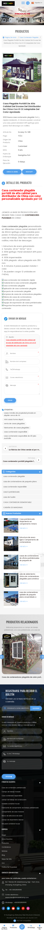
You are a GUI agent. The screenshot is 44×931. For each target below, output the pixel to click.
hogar (4, 835)
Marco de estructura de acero (12, 816)
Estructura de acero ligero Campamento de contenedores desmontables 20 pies (28, 539)
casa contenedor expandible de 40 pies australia (20, 437)
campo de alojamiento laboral (12, 820)
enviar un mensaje (22, 927)
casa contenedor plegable (28, 37)
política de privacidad (9, 867)
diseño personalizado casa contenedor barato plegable (22, 677)
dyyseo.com (33, 918)
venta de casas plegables (14, 423)
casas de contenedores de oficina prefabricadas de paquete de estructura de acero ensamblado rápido (29, 558)
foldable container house (10, 804)
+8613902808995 (20, 902)
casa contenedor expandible (15, 432)
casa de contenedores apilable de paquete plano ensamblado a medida (28, 594)
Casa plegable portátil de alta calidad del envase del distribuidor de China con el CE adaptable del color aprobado (21, 343)
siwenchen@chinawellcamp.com (17, 897)
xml (3, 863)
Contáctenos (6, 847)
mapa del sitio (7, 859)
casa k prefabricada (11, 492)
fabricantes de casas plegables (16, 427)
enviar (8, 776)
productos (5, 843)
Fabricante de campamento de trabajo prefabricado (20, 808)
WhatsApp (29, 172)
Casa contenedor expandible (12, 796)
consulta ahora (12, 172)
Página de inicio (10, 37)
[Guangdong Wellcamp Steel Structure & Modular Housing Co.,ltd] (8, 3)
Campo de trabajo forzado (11, 792)
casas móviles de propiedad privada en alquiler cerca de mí (20, 414)
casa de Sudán (9, 497)
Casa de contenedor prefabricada (14, 788)
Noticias (4, 851)
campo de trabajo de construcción (14, 800)
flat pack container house (11, 824)
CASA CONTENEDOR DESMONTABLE (17, 502)
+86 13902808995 (15, 890)
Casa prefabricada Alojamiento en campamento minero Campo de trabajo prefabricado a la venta (28, 521)
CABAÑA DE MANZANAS (13, 507)
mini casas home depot (13, 419)
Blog (3, 855)
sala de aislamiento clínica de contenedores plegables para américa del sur (29, 576)
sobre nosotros (7, 839)
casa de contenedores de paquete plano (20, 481)
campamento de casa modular (13, 812)
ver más (22, 528)
